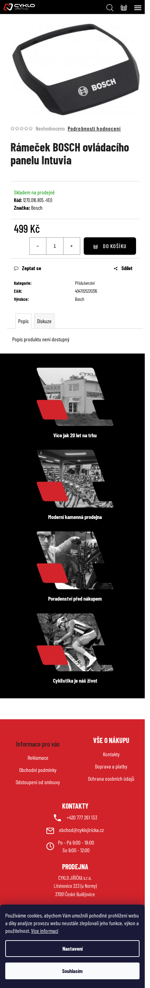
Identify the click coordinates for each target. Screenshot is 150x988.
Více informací (44, 930)
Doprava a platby (111, 766)
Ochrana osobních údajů (111, 778)
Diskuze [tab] (44, 321)
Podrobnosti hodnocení (94, 128)
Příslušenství (85, 283)
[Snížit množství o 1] (38, 246)
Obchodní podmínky (38, 769)
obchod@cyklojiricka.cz (81, 829)
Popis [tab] (23, 321)
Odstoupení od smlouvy (38, 782)
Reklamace (38, 757)
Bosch (37, 207)
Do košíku (115, 246)
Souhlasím (72, 970)
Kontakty (111, 754)
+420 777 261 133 (82, 817)
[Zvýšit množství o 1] (71, 246)
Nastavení (72, 948)
